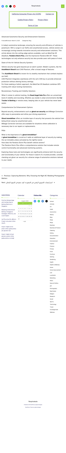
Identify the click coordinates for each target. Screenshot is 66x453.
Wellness (52, 312)
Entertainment (54, 241)
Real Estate (53, 291)
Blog (30, 40)
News (51, 280)
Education (52, 238)
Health (51, 262)
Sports (52, 301)
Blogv (51, 222)
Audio (51, 209)
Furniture (52, 254)
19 (23, 213)
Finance (52, 246)
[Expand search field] (62, 6)
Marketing (52, 278)
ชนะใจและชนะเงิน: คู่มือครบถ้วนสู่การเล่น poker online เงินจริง (9, 221)
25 (21, 216)
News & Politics (54, 283)
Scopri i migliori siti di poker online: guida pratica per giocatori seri (9, 228)
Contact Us (50, 14)
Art (51, 206)
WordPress (32, 404)
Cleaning (52, 230)
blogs (51, 220)
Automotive (53, 212)
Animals (52, 204)
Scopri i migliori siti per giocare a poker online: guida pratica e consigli (8, 236)
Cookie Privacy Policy (25, 20)
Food (51, 251)
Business (52, 225)
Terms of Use (33, 25)
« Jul (24, 221)
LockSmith (53, 275)
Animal (52, 201)
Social (51, 299)
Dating (51, 233)
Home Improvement (55, 270)
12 (23, 211)
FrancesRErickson (6, 40)
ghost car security (18, 157)
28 (27, 216)
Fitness (52, 249)
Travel (51, 307)
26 (23, 216)
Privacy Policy (43, 20)
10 (18, 211)
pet (51, 286)
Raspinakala (36, 6)
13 (25, 211)
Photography (53, 288)
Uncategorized (54, 309)
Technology (53, 304)
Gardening (53, 259)
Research (52, 296)
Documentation (54, 235)
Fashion (52, 243)
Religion (52, 293)
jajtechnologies (39, 404)
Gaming (52, 256)
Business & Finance (55, 227)
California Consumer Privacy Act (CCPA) (26, 14)
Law (51, 272)
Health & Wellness (55, 264)
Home (51, 267)
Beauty (52, 214)
